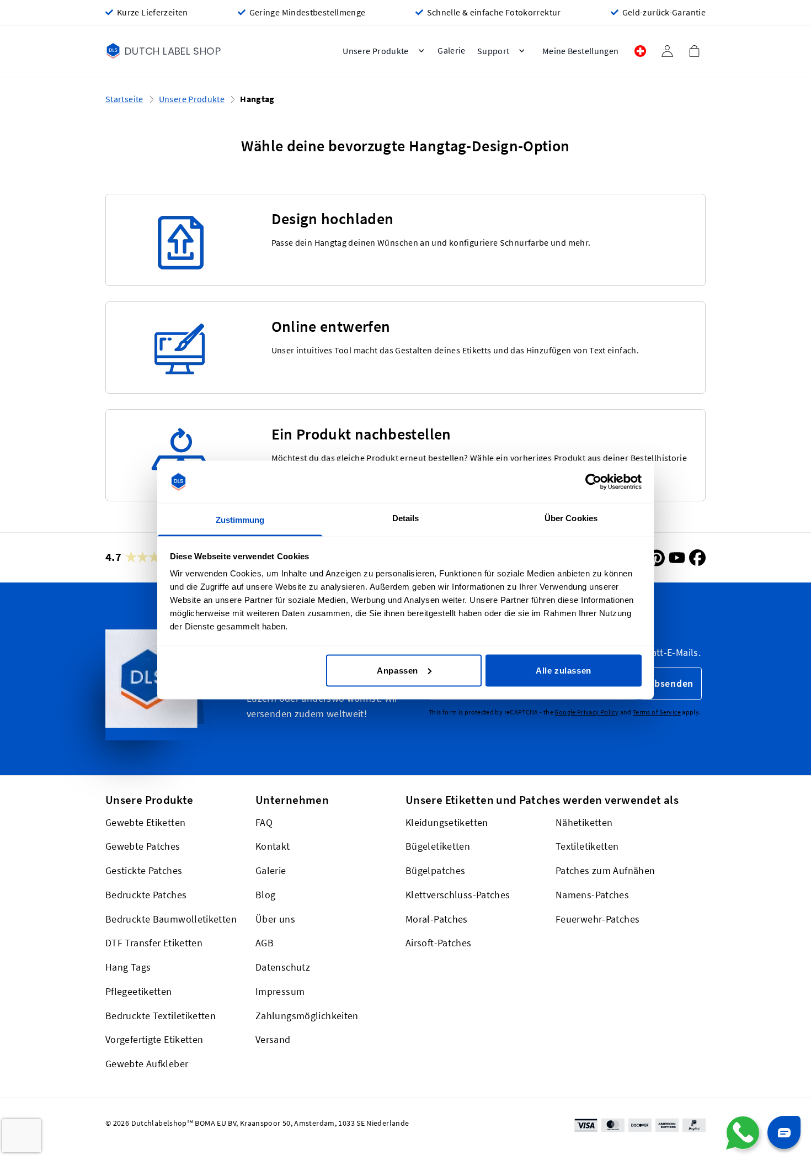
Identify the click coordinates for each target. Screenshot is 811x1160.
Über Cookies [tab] (571, 518)
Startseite (124, 99)
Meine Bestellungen (580, 51)
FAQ (264, 822)
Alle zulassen (563, 670)
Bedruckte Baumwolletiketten (171, 919)
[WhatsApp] (742, 1133)
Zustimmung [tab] (240, 520)
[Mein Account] (667, 51)
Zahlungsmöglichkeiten (307, 1015)
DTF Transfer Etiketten (153, 943)
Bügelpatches (435, 871)
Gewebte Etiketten (145, 822)
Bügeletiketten (438, 846)
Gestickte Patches (143, 871)
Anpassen (397, 670)
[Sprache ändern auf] (640, 51)
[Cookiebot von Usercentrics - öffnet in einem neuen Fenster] (593, 482)
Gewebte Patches (142, 846)
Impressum (280, 991)
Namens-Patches (592, 894)
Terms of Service (657, 712)
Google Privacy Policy (586, 712)
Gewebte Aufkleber (146, 1064)
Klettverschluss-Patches (458, 894)
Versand (273, 1040)
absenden (671, 683)
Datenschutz (282, 967)
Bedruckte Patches (145, 894)
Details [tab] (405, 518)
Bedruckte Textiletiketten (160, 1015)
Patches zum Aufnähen (605, 871)
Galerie (270, 871)
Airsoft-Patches (439, 943)
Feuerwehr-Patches (597, 919)
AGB (264, 943)
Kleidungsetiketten (447, 822)
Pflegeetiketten (138, 991)
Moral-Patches (437, 919)
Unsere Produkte (192, 99)
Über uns (275, 919)
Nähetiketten (584, 822)
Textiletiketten (587, 846)
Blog (265, 894)
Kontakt (272, 846)
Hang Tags (128, 967)
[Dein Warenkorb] (694, 50)
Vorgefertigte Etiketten (154, 1040)
